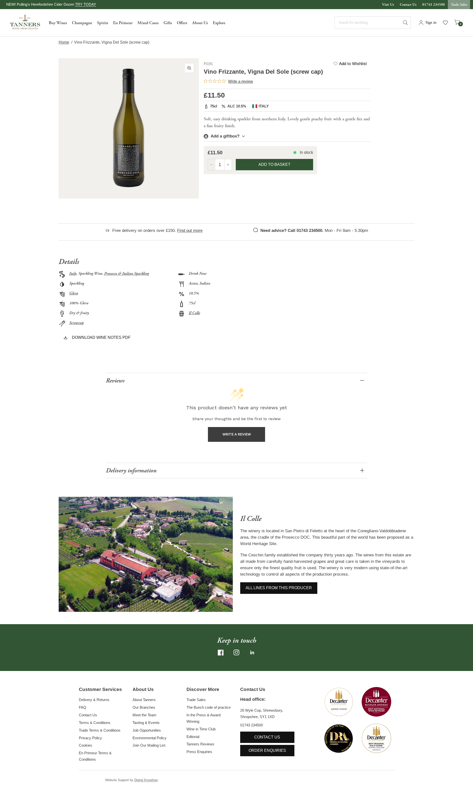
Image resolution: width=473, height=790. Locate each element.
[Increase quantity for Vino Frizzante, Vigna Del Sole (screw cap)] (228, 164)
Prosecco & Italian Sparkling (126, 273)
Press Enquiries (199, 752)
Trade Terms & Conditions (99, 730)
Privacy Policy (90, 738)
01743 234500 (433, 4)
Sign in (431, 22)
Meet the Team (144, 715)
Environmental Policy (150, 738)
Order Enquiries (267, 750)
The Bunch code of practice (208, 707)
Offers (182, 22)
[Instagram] (236, 652)
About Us (200, 22)
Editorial (192, 737)
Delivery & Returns (94, 700)
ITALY (264, 106)
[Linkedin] (252, 652)
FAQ (82, 707)
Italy (72, 273)
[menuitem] (57, 22)
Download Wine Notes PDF (101, 337)
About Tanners (144, 700)
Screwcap (76, 323)
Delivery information (131, 470)
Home (64, 42)
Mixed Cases (148, 22)
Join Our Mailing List (149, 745)
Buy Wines (58, 22)
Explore (219, 22)
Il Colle (194, 313)
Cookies (85, 745)
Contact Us (408, 4)
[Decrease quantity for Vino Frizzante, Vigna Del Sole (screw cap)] (211, 164)
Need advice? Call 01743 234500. (291, 230)
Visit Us (388, 4)
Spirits (102, 22)
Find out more (190, 230)
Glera (73, 293)
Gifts (168, 22)
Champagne (82, 22)
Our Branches (144, 707)
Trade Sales (459, 4)
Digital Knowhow (146, 780)
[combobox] (373, 23)
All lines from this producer (279, 588)
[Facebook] (221, 652)
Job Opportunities (147, 730)
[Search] (408, 22)
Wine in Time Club (201, 729)
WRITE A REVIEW (236, 434)
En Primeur (123, 22)
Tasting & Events (146, 723)
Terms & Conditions (94, 723)
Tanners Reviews (200, 744)
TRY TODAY (85, 4)
